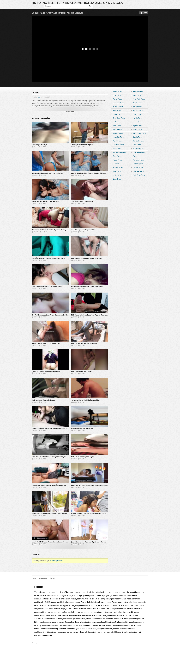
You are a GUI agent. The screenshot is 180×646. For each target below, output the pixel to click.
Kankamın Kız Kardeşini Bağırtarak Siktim (85, 400)
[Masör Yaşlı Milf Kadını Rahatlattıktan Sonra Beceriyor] (50, 529)
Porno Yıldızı (117, 160)
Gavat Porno (117, 114)
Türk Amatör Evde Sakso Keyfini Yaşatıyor (47, 287)
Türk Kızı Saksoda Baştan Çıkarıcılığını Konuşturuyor (50, 428)
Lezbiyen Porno (118, 145)
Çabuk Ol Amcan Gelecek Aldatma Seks (46, 372)
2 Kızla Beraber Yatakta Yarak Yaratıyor (45, 201)
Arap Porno (137, 95)
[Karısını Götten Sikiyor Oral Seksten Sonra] (50, 331)
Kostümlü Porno (138, 141)
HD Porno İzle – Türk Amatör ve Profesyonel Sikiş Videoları (78, 3)
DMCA (34, 578)
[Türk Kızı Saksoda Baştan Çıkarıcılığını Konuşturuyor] (50, 416)
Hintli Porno (117, 126)
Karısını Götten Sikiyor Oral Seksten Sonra (46, 343)
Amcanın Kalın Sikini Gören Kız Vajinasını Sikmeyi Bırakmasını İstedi (55, 230)
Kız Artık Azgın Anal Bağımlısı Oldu (83, 230)
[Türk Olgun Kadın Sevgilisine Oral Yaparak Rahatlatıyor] (89, 302)
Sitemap (34, 643)
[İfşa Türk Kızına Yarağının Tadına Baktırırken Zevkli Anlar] (50, 302)
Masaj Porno (117, 148)
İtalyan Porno (117, 129)
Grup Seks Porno (119, 118)
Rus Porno (116, 164)
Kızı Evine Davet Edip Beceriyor (82, 428)
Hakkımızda (43, 578)
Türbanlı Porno (138, 168)
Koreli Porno (117, 141)
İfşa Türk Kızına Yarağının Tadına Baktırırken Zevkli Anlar (51, 315)
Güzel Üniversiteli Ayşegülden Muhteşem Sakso (48, 258)
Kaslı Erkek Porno (139, 133)
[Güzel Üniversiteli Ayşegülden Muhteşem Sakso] (50, 246)
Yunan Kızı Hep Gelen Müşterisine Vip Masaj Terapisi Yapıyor (92, 485)
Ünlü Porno (117, 175)
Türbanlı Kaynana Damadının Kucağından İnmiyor (49, 485)
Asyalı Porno (117, 99)
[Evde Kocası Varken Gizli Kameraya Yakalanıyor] (50, 444)
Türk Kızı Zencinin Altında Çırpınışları (84, 343)
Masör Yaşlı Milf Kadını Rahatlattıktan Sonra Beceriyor (51, 542)
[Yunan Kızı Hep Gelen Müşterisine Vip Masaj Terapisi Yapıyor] (89, 473)
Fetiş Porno (117, 110)
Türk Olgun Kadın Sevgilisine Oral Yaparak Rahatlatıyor (90, 315)
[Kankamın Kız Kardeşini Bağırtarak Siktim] (89, 388)
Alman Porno (117, 91)
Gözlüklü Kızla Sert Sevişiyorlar (82, 201)
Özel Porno (117, 156)
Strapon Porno (118, 168)
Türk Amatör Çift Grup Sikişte (81, 372)
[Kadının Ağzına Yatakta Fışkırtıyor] (50, 388)
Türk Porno (117, 171)
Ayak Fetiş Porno (139, 99)
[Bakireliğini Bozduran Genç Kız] (89, 132)
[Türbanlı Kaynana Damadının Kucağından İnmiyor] (50, 473)
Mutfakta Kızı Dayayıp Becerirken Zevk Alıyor (48, 173)
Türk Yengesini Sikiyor (39, 145)
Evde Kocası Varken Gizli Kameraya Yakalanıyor (49, 457)
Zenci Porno (117, 179)
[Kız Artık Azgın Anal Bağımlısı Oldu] (89, 217)
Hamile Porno (137, 118)
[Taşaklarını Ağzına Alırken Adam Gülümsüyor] (89, 274)
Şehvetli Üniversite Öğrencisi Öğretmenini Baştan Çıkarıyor (92, 542)
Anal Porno (117, 95)
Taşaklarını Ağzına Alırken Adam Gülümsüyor (87, 287)
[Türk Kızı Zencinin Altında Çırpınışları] (89, 331)
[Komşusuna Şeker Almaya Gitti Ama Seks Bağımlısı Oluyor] (50, 501)
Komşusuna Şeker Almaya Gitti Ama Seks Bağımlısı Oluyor (52, 513)
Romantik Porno (138, 160)
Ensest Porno (137, 107)
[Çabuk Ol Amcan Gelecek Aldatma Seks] (50, 359)
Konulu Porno (137, 137)
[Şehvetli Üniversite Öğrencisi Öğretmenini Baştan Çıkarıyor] (89, 529)
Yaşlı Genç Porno (139, 175)
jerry (39, 97)
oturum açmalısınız (56, 561)
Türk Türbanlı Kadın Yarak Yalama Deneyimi (86, 258)
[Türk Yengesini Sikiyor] (50, 132)
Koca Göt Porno (118, 137)
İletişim (52, 578)
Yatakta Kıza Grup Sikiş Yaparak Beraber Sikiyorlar (89, 173)
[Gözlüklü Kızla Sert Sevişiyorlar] (89, 189)
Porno (135, 156)
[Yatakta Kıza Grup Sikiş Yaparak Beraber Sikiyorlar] (89, 161)
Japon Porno (137, 129)
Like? (145, 13)
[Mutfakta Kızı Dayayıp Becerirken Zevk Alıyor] (50, 161)
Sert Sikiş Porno (138, 164)
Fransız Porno (138, 110)
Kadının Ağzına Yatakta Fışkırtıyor (43, 400)
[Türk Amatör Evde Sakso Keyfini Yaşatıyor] (50, 274)
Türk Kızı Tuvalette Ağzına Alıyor (82, 457)
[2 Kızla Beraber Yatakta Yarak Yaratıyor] (50, 189)
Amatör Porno (138, 91)
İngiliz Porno (137, 126)
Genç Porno (137, 114)
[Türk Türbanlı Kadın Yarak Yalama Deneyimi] (89, 246)
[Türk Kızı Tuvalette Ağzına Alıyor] (89, 444)
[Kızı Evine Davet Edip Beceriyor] (89, 416)
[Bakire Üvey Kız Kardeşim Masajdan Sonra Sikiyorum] (89, 501)
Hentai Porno (137, 122)
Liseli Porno (137, 145)
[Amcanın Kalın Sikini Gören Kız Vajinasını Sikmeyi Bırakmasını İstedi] (50, 217)
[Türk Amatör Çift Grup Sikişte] (89, 359)
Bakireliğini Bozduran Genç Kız (82, 145)
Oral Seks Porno (138, 152)
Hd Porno (116, 122)
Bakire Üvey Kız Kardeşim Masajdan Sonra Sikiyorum (90, 513)
